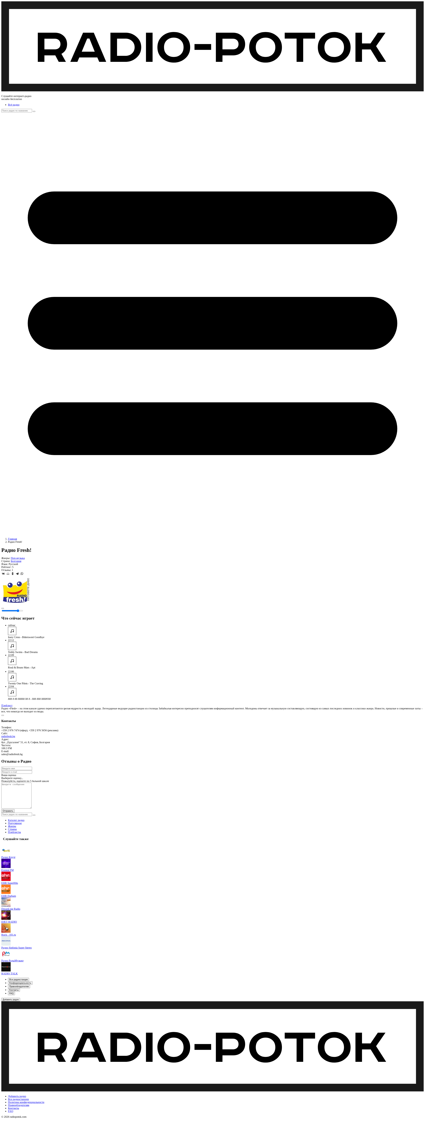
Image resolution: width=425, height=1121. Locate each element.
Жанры (12, 826)
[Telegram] (17, 574)
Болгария (16, 561)
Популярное (15, 823)
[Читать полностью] (2, 715)
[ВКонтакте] (3, 574)
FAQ (10, 1111)
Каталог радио (16, 820)
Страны (12, 829)
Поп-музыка (18, 558)
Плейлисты (14, 832)
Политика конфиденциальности (26, 1102)
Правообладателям (18, 1105)
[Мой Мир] (8, 574)
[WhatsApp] (22, 574)
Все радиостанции (18, 1099)
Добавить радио (17, 1096)
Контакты (13, 1108)
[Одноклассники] (13, 574)
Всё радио (13, 104)
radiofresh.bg (8, 736)
